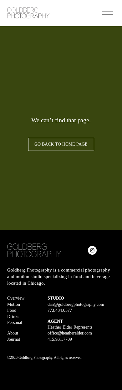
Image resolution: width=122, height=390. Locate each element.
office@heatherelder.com (70, 333)
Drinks (13, 316)
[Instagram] (92, 250)
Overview (15, 298)
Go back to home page (61, 144)
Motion (13, 304)
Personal (14, 322)
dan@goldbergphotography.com (76, 304)
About (12, 333)
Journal (13, 339)
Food (11, 310)
